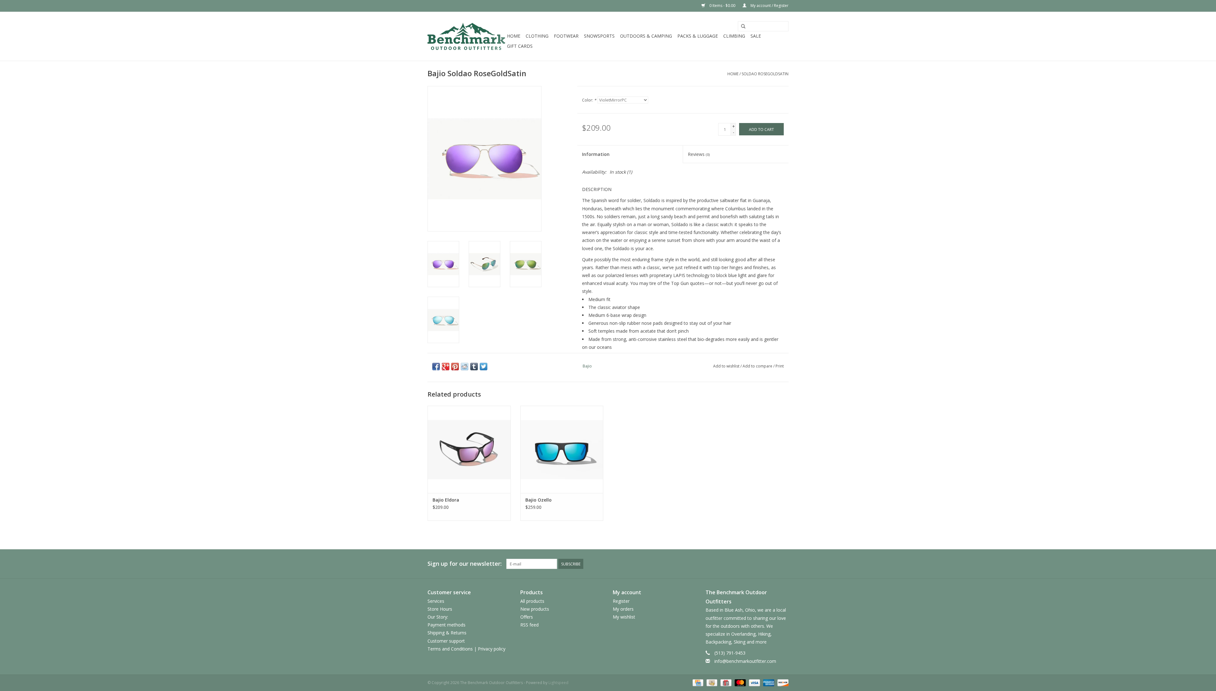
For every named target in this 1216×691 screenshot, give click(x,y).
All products (532, 601)
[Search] (743, 26)
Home (513, 36)
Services (436, 601)
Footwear (566, 36)
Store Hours (440, 609)
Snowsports (599, 36)
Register (621, 601)
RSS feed (529, 625)
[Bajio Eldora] (469, 449)
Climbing (734, 36)
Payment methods (447, 625)
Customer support (446, 641)
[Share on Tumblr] (474, 366)
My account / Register (769, 5)
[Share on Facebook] (436, 366)
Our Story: (438, 617)
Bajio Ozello (538, 500)
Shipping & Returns (447, 633)
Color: (589, 100)
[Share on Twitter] (483, 366)
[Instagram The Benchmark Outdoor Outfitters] (783, 564)
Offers (526, 617)
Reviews (699, 154)
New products (534, 609)
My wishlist (624, 617)
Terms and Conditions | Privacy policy (466, 649)
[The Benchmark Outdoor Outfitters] (466, 36)
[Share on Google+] (445, 366)
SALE (755, 36)
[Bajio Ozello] (562, 449)
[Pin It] (455, 366)
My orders (623, 609)
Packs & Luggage (697, 36)
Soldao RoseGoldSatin (765, 74)
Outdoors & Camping (646, 36)
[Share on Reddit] (464, 366)
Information (596, 154)
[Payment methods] (697, 682)
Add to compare (758, 366)
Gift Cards (520, 46)
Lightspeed (558, 682)
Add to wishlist (726, 366)
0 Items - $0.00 (722, 5)
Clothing (537, 36)
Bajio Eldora (446, 500)
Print (780, 366)
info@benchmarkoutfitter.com (745, 661)
